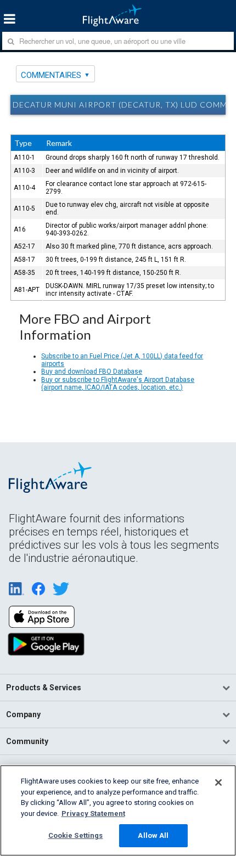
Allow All (153, 835)
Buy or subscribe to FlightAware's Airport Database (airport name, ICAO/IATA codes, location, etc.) (117, 383)
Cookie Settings (75, 835)
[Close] (218, 782)
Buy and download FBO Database (91, 371)
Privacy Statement (93, 813)
